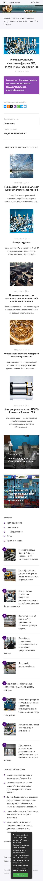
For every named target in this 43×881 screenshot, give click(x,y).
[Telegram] (25, 106)
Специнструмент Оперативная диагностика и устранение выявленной (20, 828)
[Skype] (21, 106)
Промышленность (14, 523)
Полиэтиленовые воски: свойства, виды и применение (29, 728)
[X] (11, 106)
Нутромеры (9, 123)
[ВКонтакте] (5, 106)
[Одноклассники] (8, 106)
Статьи (9, 536)
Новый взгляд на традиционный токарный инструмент (22, 814)
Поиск (36, 2)
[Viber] (15, 106)
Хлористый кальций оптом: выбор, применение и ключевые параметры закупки (28, 622)
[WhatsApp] (18, 106)
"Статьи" (34, 147)
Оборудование (16, 532)
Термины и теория (14, 541)
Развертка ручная (21, 242)
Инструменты (12, 527)
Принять (20, 875)
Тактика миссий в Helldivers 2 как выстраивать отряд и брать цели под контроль (19, 687)
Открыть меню (13, 3)
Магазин (7, 841)
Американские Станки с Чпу (19, 778)
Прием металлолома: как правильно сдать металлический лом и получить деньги (21, 298)
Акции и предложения (15, 133)
